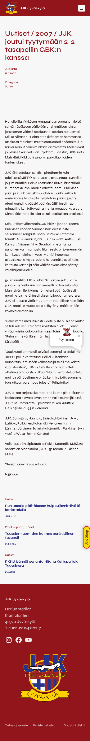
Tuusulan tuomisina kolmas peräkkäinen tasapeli (39, 536)
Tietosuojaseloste (16, 725)
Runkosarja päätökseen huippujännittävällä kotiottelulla (42, 508)
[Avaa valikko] (81, 8)
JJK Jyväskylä (32, 8)
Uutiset (9, 86)
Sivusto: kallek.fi (74, 725)
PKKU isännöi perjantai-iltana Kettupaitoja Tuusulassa (41, 563)
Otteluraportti (14, 527)
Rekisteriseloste (43, 725)
